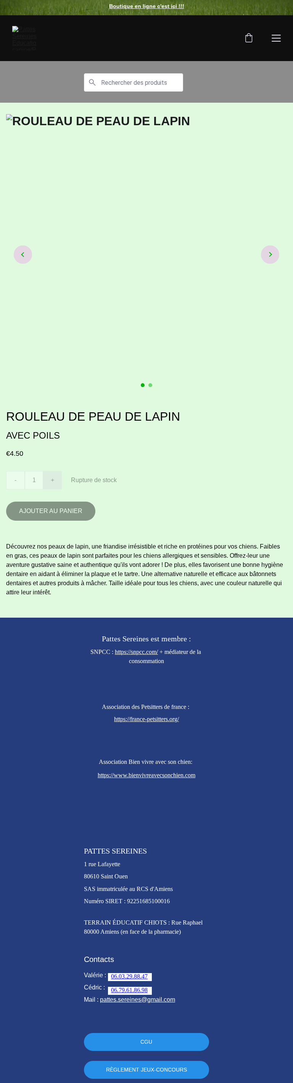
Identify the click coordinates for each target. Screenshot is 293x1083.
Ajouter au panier (50, 511)
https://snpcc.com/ (136, 652)
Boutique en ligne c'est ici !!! (146, 6)
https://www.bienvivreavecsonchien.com (146, 775)
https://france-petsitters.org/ (146, 719)
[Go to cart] (249, 38)
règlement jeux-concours (146, 1070)
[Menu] (276, 38)
